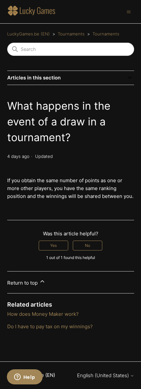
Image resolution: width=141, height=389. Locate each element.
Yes (53, 245)
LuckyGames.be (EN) (28, 33)
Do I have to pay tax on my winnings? (50, 326)
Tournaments (71, 33)
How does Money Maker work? (43, 314)
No (87, 245)
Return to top (23, 283)
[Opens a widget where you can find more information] (25, 377)
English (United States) (103, 375)
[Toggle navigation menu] (129, 11)
